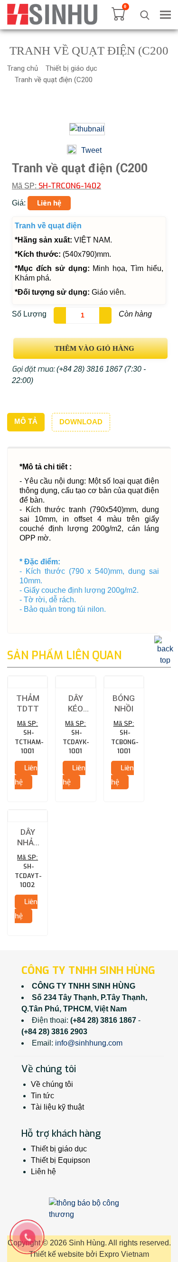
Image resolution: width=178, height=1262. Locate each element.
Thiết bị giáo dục (71, 68)
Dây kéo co (75, 703)
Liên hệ (43, 1172)
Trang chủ (22, 68)
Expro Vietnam (124, 1254)
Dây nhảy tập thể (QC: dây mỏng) (27, 837)
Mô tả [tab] (25, 421)
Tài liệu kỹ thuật (57, 1107)
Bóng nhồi (123, 703)
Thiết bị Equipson (60, 1160)
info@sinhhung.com (88, 1043)
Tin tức (42, 1096)
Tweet (91, 150)
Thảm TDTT (27, 703)
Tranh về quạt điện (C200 (54, 79)
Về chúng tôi (52, 1084)
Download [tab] (81, 422)
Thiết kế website (56, 1254)
